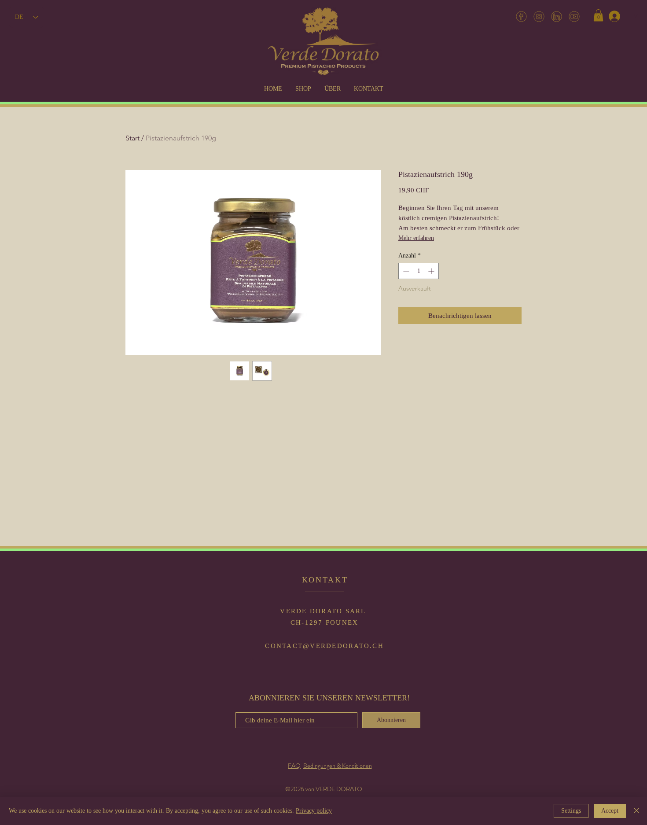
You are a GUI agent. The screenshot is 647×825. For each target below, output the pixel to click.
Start (132, 138)
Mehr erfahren (416, 238)
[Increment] (431, 271)
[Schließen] (636, 811)
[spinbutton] (418, 271)
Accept (609, 810)
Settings (571, 810)
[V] (614, 16)
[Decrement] (405, 271)
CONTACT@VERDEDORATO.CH (324, 645)
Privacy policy (314, 810)
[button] (598, 15)
